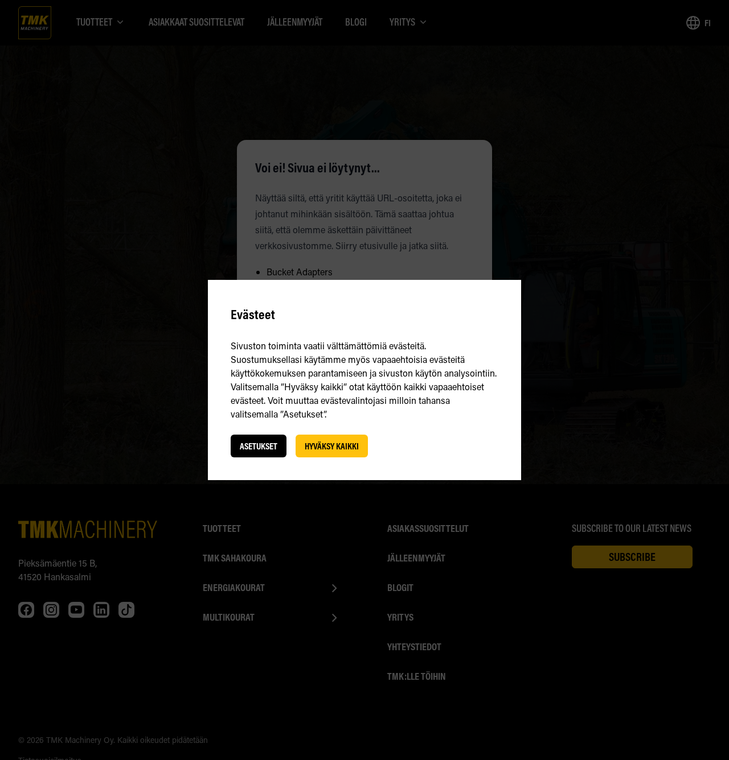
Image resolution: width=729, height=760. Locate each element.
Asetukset (258, 446)
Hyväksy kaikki (332, 446)
